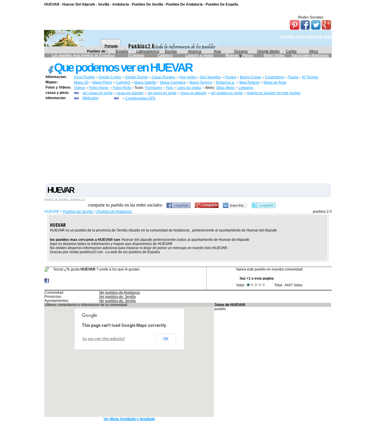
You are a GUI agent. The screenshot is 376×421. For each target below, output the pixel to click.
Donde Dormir (136, 77)
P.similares (153, 88)
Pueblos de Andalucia (114, 211)
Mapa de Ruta (274, 82)
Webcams (90, 98)
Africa (313, 51)
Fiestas (230, 77)
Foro (169, 88)
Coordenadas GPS (140, 98)
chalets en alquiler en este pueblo (273, 93)
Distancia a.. (226, 82)
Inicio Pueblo (84, 77)
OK (165, 339)
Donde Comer (110, 77)
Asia (217, 51)
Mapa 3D (81, 82)
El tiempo (136, 55)
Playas (248, 55)
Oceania (241, 51)
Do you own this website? (104, 339)
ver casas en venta (98, 93)
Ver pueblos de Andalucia (119, 292)
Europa (171, 51)
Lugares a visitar (199, 55)
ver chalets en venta (227, 93)
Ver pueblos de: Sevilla (117, 297)
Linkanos (246, 88)
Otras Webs (225, 88)
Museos (233, 55)
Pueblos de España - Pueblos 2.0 (64, 199)
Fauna (293, 77)
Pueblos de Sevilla (78, 211)
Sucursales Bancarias (310, 55)
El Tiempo (310, 77)
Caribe (291, 51)
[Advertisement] (188, 142)
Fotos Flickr (122, 88)
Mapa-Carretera (173, 82)
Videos (79, 88)
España (122, 51)
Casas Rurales (163, 77)
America (194, 51)
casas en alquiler (130, 93)
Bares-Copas (250, 77)
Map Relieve (249, 82)
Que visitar (188, 77)
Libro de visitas (189, 88)
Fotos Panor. (99, 88)
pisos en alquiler (193, 93)
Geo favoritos (210, 77)
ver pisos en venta (162, 93)
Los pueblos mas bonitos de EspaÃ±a (83, 55)
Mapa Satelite (145, 82)
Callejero (164, 55)
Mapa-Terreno (200, 82)
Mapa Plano (102, 82)
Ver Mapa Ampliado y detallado (129, 419)
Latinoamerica (147, 51)
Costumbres (274, 77)
